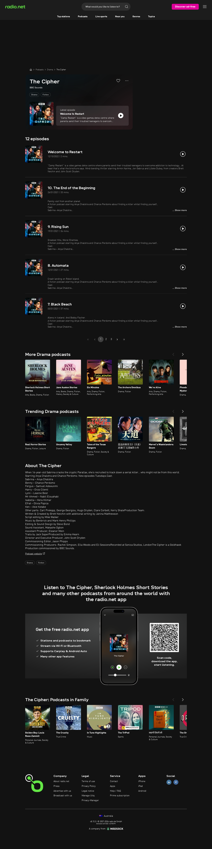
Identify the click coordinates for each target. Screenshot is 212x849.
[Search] (127, 7)
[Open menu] (205, 7)
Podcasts (82, 16)
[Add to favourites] (118, 80)
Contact (114, 781)
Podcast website (33, 554)
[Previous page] (94, 339)
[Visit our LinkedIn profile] (169, 782)
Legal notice (88, 791)
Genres (136, 16)
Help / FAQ (115, 791)
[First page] (88, 339)
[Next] (183, 353)
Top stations (63, 16)
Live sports (101, 16)
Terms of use (88, 781)
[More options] (127, 81)
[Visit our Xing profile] (176, 782)
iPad (140, 786)
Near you (120, 16)
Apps (112, 786)
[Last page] (124, 339)
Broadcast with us (62, 795)
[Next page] (117, 339)
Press (56, 786)
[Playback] (120, 115)
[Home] (30, 69)
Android (142, 791)
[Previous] (173, 353)
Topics (151, 16)
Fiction (46, 95)
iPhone (141, 781)
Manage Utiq (88, 795)
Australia (108, 816)
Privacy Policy (89, 786)
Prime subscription (120, 795)
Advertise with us (62, 791)
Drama (34, 95)
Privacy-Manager (90, 800)
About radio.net (61, 781)
